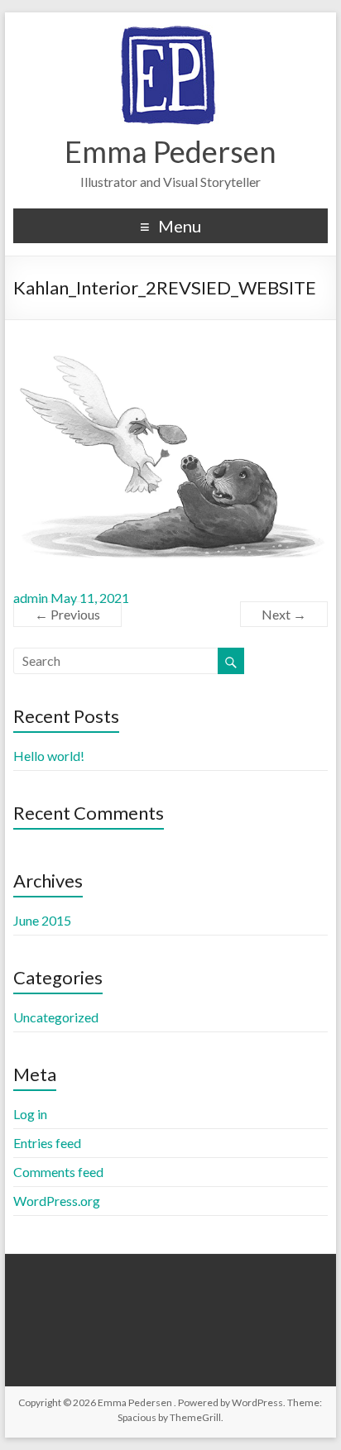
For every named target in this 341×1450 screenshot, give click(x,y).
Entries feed (47, 1143)
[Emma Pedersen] (170, 33)
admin (30, 597)
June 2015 (42, 920)
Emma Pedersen (170, 151)
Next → (284, 614)
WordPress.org (56, 1200)
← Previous (67, 614)
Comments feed (58, 1172)
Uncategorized (55, 1017)
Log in (30, 1114)
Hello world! (48, 755)
